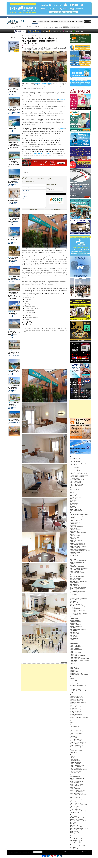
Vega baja (40, 21)
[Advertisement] (44, 677)
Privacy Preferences (38, 852)
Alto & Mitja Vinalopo (77, 21)
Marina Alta (47, 21)
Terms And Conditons (66, 851)
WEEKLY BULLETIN (28, 17)
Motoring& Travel (37, 27)
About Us (81, 851)
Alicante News (11, 27)
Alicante (61, 21)
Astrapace (62, 128)
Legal (78, 851)
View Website (33, 209)
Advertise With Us (87, 851)
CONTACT (12, 17)
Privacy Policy (73, 851)
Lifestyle (44, 27)
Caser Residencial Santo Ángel (42, 83)
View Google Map (55, 209)
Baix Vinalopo (67, 21)
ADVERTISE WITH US (19, 17)
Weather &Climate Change (20, 27)
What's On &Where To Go (29, 27)
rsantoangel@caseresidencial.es (43, 153)
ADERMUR (61, 99)
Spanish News (58, 27)
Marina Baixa (54, 21)
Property (50, 27)
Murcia (53, 50)
